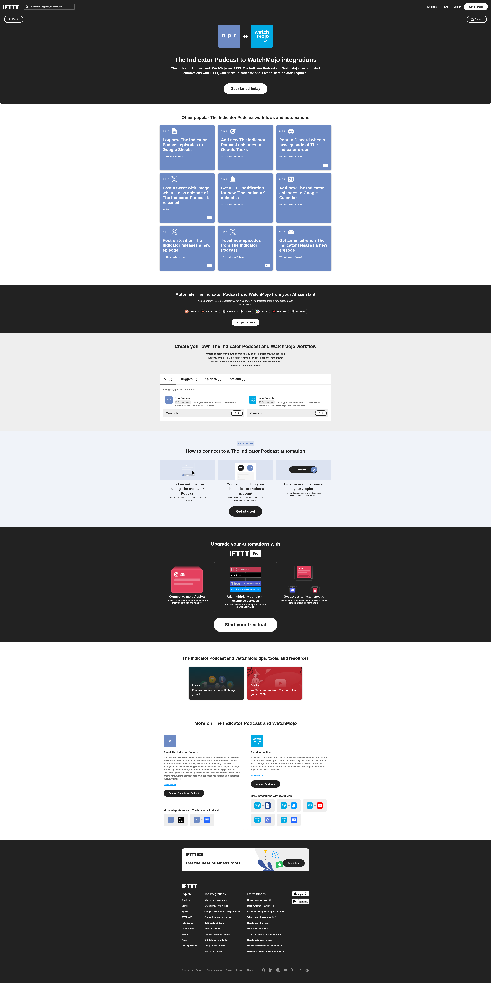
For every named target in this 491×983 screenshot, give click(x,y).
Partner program (214, 970)
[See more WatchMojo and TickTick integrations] (263, 820)
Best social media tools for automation (265, 951)
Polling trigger (184, 402)
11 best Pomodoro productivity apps (265, 934)
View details (172, 413)
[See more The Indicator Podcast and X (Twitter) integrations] (176, 820)
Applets (185, 911)
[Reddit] (307, 970)
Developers (187, 970)
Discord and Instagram (215, 900)
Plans (445, 6)
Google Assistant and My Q (217, 917)
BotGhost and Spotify (214, 923)
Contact (229, 970)
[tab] (168, 379)
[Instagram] (278, 970)
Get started (476, 6)
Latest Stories (256, 894)
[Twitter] (292, 970)
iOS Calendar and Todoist (216, 940)
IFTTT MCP (187, 917)
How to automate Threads (259, 940)
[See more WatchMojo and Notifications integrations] (289, 805)
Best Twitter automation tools (261, 906)
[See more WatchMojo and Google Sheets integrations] (263, 805)
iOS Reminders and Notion (217, 934)
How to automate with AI (259, 900)
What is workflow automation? (261, 917)
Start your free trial (245, 624)
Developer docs (189, 946)
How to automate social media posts (264, 946)
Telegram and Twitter (214, 946)
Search (185, 934)
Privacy (240, 970)
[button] (245, 511)
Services (186, 900)
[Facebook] (263, 970)
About (250, 970)
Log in (457, 6)
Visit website (170, 785)
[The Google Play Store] (300, 901)
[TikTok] (300, 970)
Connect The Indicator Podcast (184, 793)
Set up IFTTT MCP (245, 322)
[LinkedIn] (271, 970)
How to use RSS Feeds (258, 923)
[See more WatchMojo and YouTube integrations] (315, 805)
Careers (199, 970)
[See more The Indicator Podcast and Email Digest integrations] (202, 820)
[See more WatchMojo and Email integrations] (289, 820)
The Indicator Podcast (206, 59)
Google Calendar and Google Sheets (222, 911)
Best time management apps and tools (265, 911)
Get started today (245, 89)
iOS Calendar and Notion (216, 906)
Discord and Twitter (213, 951)
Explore (432, 6)
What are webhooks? (257, 929)
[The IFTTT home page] (11, 6)
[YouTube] (285, 970)
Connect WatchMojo (265, 784)
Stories (185, 906)
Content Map (188, 929)
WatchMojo (264, 59)
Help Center (187, 923)
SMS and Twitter (212, 929)
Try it (237, 413)
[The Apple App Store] (300, 894)
